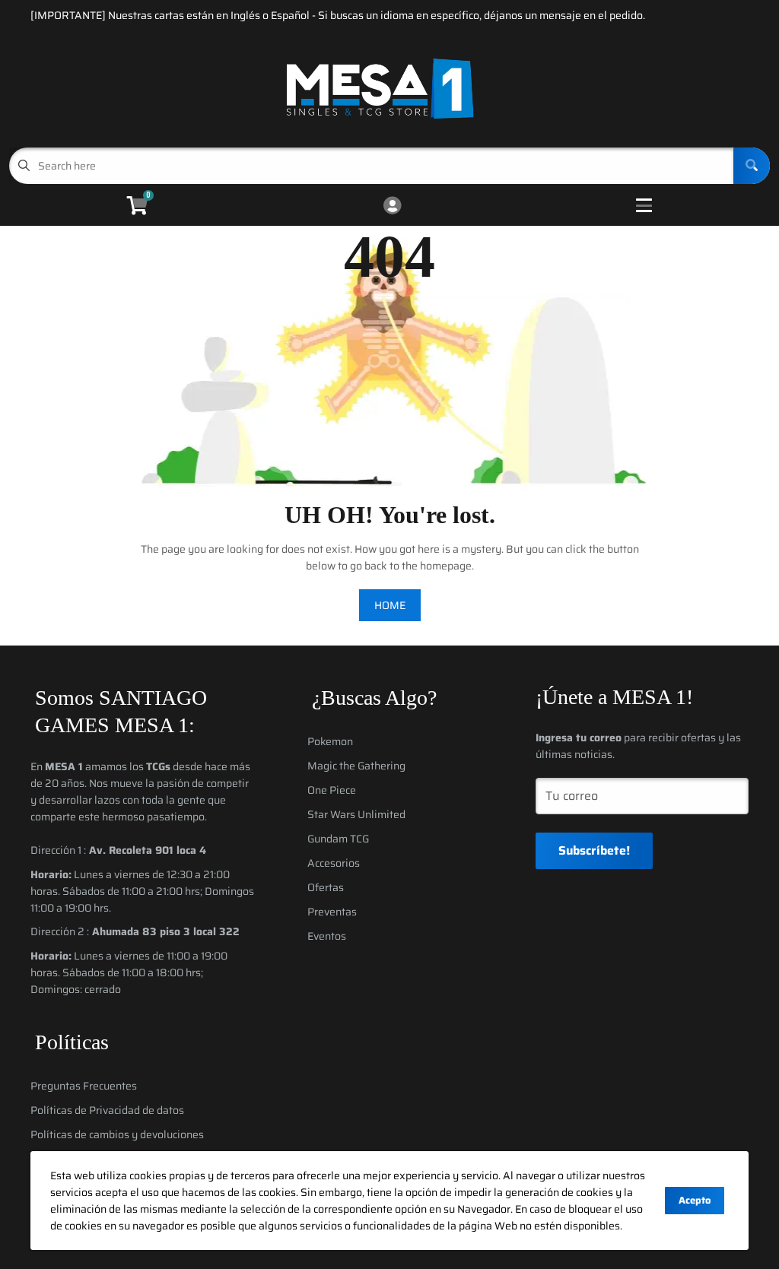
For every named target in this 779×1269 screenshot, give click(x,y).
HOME (389, 605)
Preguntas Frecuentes (83, 1085)
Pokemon (330, 741)
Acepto (695, 1200)
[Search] (751, 166)
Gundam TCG (338, 838)
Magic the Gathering (356, 765)
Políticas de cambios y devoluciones (117, 1134)
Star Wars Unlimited (356, 814)
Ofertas (325, 887)
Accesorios (333, 863)
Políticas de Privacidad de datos (107, 1110)
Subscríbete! (594, 850)
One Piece (331, 790)
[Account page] (392, 206)
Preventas (332, 911)
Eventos (326, 936)
